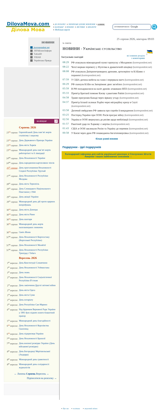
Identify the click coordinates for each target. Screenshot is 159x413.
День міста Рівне (27, 214)
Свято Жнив (25, 232)
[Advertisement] (79, 9)
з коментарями (138, 58)
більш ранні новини (107, 138)
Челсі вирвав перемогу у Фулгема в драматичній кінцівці (101, 67)
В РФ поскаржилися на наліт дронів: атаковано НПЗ (99, 88)
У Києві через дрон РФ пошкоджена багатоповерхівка (100, 133)
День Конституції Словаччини (33, 263)
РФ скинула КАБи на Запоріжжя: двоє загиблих (96, 84)
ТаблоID (37, 54)
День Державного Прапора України (35, 140)
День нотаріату (26, 300)
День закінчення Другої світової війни (37, 285)
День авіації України (29, 197)
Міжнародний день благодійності (34, 321)
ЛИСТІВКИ (80, 27)
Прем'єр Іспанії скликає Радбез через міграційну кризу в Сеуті (104, 102)
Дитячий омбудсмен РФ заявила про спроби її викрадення (102, 110)
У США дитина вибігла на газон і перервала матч (97, 79)
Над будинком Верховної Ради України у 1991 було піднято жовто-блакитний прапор (37, 312)
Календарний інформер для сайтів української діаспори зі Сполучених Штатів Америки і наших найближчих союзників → (108, 155)
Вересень (41, 373)
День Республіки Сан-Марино (33, 304)
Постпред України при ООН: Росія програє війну (97, 115)
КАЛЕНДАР (59, 27)
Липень (21, 373)
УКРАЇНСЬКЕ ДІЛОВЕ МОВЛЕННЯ (82, 24)
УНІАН (37, 57)
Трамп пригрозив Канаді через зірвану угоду (95, 97)
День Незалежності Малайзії (32, 245)
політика (77, 408)
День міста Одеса (27, 290)
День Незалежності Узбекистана (34, 267)
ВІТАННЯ (70, 27)
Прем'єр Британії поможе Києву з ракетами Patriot (97, 93)
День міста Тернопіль (29, 184)
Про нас (65, 408)
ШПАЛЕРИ (92, 27)
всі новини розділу (136, 56)
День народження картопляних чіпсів (36, 163)
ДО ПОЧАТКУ (60, 24)
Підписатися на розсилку (42, 378)
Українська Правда (42, 60)
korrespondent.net (41, 47)
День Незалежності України (32, 158)
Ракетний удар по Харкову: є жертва (90, 124)
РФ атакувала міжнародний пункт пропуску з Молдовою (101, 62)
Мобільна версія (62, 30)
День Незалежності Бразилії (32, 338)
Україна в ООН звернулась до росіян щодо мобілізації (99, 119)
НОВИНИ (101, 24)
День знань (24, 272)
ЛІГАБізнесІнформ (42, 51)
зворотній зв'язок (91, 408)
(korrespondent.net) (142, 62)
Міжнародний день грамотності (34, 359)
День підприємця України (31, 334)
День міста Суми (27, 295)
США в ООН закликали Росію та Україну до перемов (99, 128)
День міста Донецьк (28, 210)
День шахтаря (25, 219)
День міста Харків (27, 145)
